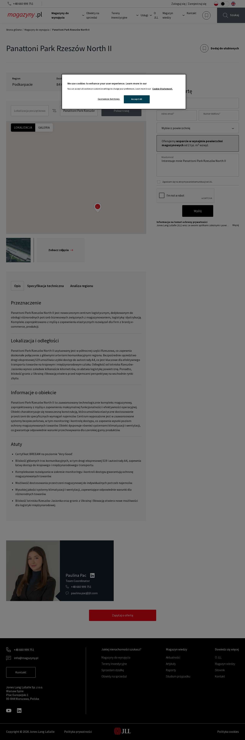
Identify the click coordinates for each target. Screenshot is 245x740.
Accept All (136, 99)
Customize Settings (109, 99)
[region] (124, 91)
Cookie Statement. (162, 88)
